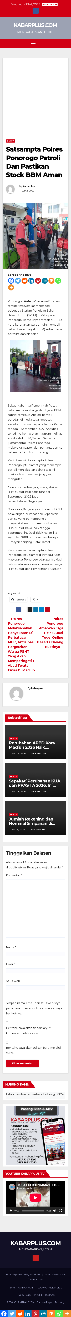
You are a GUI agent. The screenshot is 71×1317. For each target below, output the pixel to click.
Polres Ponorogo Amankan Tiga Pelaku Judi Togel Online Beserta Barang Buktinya (50, 633)
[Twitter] (18, 281)
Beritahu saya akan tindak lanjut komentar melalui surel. (28, 1030)
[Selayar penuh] (60, 1210)
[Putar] (10, 1210)
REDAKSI (50, 1294)
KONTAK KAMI (25, 1287)
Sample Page (44, 1302)
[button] (59, 43)
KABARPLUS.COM (35, 25)
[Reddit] (25, 281)
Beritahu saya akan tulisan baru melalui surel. (33, 1050)
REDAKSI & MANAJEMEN (20, 1302)
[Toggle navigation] (33, 43)
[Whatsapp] (58, 281)
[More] (11, 287)
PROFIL (38, 1294)
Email (11, 964)
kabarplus (29, 186)
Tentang (59, 1302)
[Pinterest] (38, 281)
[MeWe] (45, 281)
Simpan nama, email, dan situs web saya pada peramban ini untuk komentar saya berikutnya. (34, 1008)
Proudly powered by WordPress (24, 1274)
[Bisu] (55, 1210)
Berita (10, 141)
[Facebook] (11, 281)
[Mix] (51, 281)
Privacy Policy (23, 1294)
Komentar (14, 875)
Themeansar (35, 1279)
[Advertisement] (35, 100)
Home (11, 1287)
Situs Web (13, 981)
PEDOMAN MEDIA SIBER (49, 1287)
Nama (11, 947)
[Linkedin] (31, 281)
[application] (35, 1197)
